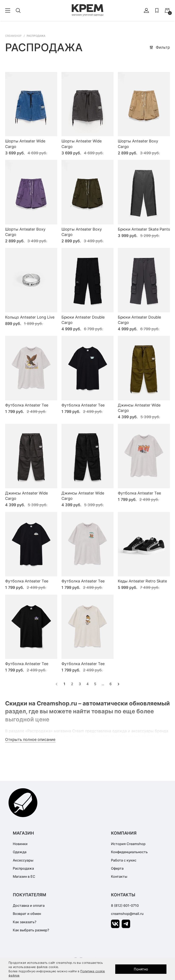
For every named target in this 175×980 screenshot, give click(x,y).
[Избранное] (156, 10)
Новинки (20, 844)
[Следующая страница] (118, 684)
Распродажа (23, 868)
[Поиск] (18, 10)
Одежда (19, 852)
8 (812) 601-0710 (125, 905)
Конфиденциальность (129, 852)
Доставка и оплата (29, 905)
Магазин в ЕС (24, 876)
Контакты (119, 876)
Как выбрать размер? (31, 930)
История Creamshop (128, 844)
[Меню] (7, 10)
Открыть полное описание (30, 739)
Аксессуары (23, 860)
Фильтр (163, 47)
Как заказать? (24, 922)
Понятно (141, 969)
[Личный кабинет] (146, 10)
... (103, 684)
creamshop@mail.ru (127, 913)
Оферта (117, 868)
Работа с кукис (123, 860)
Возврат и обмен (27, 913)
